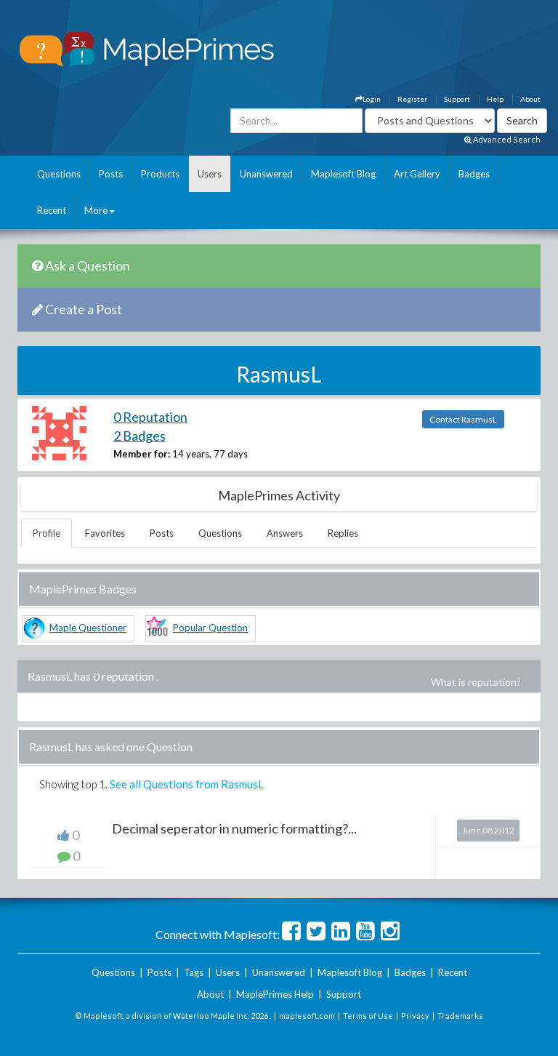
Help (495, 99)
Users (210, 174)
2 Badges (139, 436)
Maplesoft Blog (343, 174)
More (96, 210)
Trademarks (460, 1015)
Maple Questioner (87, 627)
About (530, 99)
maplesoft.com (307, 1015)
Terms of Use (368, 1015)
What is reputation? (476, 682)
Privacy (415, 1015)
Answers (285, 533)
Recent (51, 210)
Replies (343, 533)
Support (457, 99)
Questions (59, 174)
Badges (474, 174)
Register (412, 99)
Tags (193, 972)
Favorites (105, 533)
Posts (111, 174)
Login (372, 99)
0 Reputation (150, 417)
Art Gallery (417, 174)
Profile (46, 533)
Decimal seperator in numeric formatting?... (234, 828)
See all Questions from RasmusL (187, 784)
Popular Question (210, 627)
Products (160, 174)
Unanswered (266, 174)
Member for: (141, 454)
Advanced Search (506, 139)
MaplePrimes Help (275, 994)
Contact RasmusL (463, 419)
